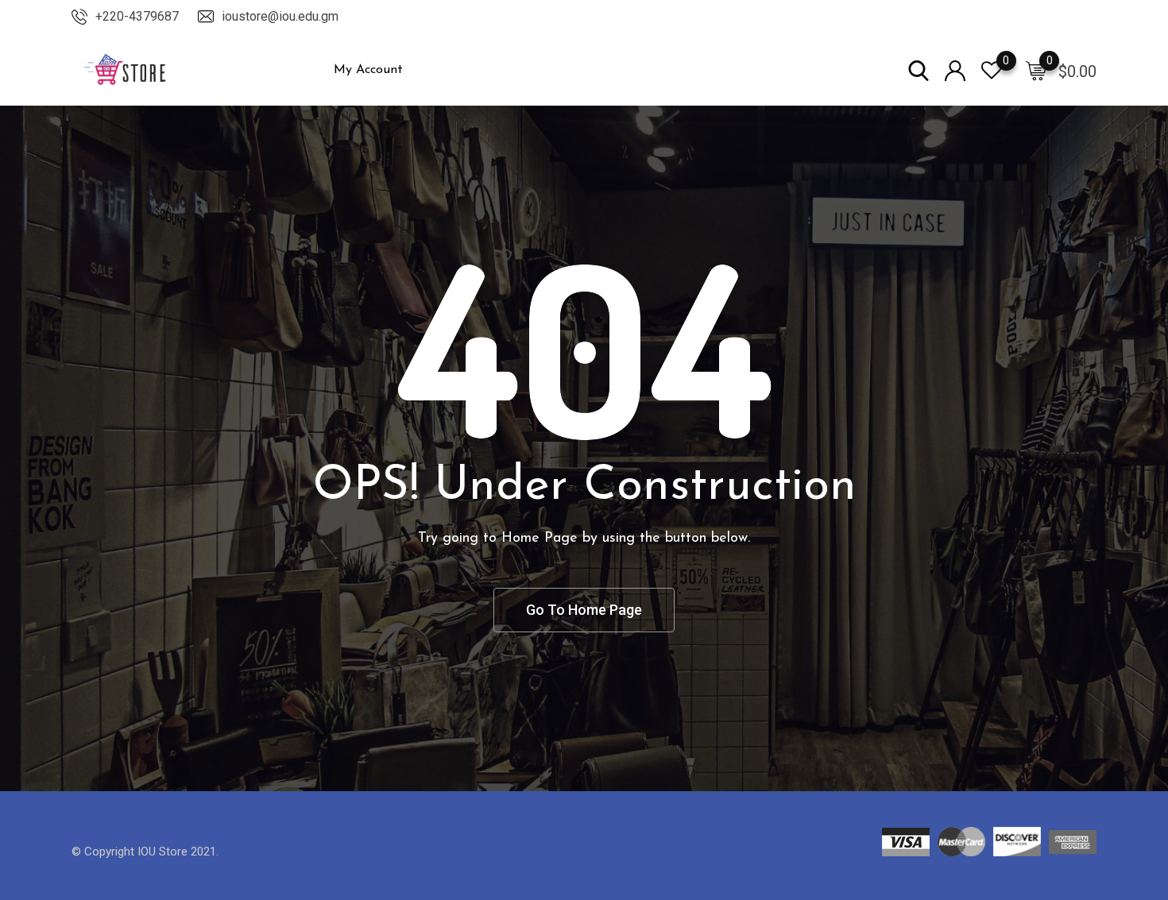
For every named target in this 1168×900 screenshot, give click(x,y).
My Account (368, 70)
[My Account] (955, 69)
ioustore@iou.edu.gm (280, 16)
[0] (1036, 70)
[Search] (918, 69)
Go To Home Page (584, 609)
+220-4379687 (137, 16)
